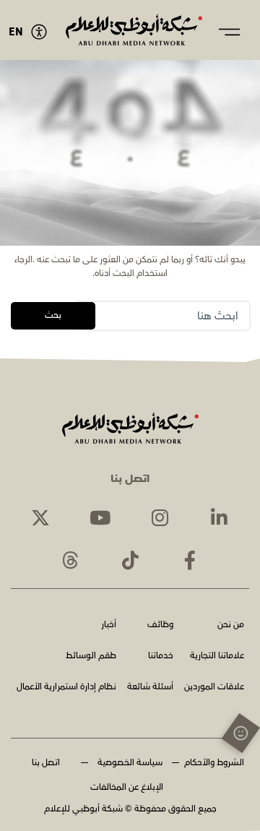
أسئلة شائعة (150, 687)
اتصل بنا (46, 763)
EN (16, 32)
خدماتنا (160, 656)
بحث (53, 315)
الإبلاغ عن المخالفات (126, 787)
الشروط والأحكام (214, 763)
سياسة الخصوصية (130, 763)
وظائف (160, 625)
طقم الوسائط (91, 656)
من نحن (230, 625)
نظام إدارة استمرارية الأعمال (66, 687)
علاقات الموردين (214, 687)
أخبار (108, 625)
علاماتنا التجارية (217, 656)
